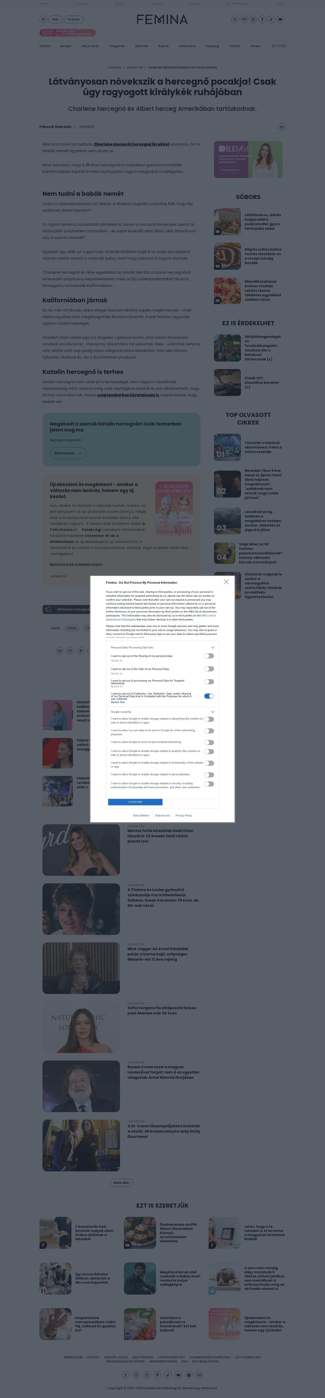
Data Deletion (141, 815)
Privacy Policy (184, 815)
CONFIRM (135, 802)
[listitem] (162, 648)
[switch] (209, 655)
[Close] (227, 583)
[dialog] (162, 699)
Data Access (162, 815)
